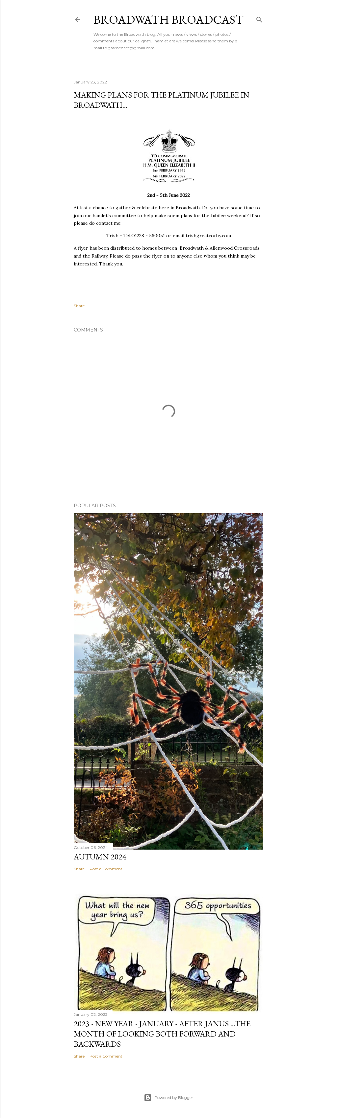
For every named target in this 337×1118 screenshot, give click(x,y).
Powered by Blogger (173, 1097)
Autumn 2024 (100, 857)
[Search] (259, 18)
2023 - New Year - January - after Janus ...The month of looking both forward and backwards (162, 1033)
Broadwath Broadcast (168, 19)
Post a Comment (106, 868)
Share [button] (79, 305)
